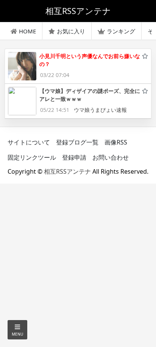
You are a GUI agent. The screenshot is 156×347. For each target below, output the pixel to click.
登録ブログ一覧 (77, 142)
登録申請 (74, 157)
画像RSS (116, 142)
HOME (27, 31)
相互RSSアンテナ (67, 171)
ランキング (121, 31)
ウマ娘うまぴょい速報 (100, 109)
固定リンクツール (32, 157)
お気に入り (71, 31)
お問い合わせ (110, 157)
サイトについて (29, 142)
